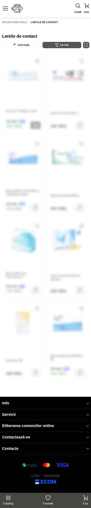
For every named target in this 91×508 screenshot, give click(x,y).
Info (5, 403)
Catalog (8, 503)
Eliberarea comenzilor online (28, 426)
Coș (85, 503)
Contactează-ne (16, 437)
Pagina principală (14, 22)
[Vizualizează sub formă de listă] (86, 45)
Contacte (10, 448)
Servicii (9, 414)
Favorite (48, 503)
